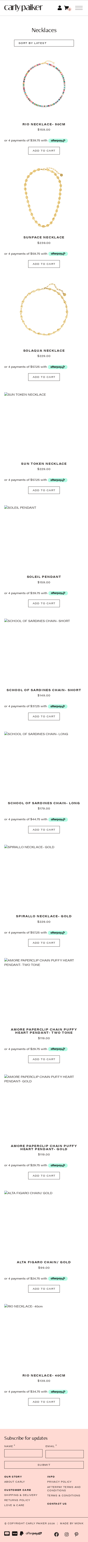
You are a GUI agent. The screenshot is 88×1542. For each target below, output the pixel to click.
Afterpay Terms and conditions (64, 1488)
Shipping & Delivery (20, 1495)
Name (9, 1446)
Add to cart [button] (44, 150)
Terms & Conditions (64, 1495)
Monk (79, 1523)
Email (51, 1446)
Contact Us (57, 1503)
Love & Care (14, 1505)
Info (51, 1476)
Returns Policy (17, 1500)
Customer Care (17, 1489)
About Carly (14, 1481)
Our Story (13, 1476)
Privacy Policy (59, 1481)
